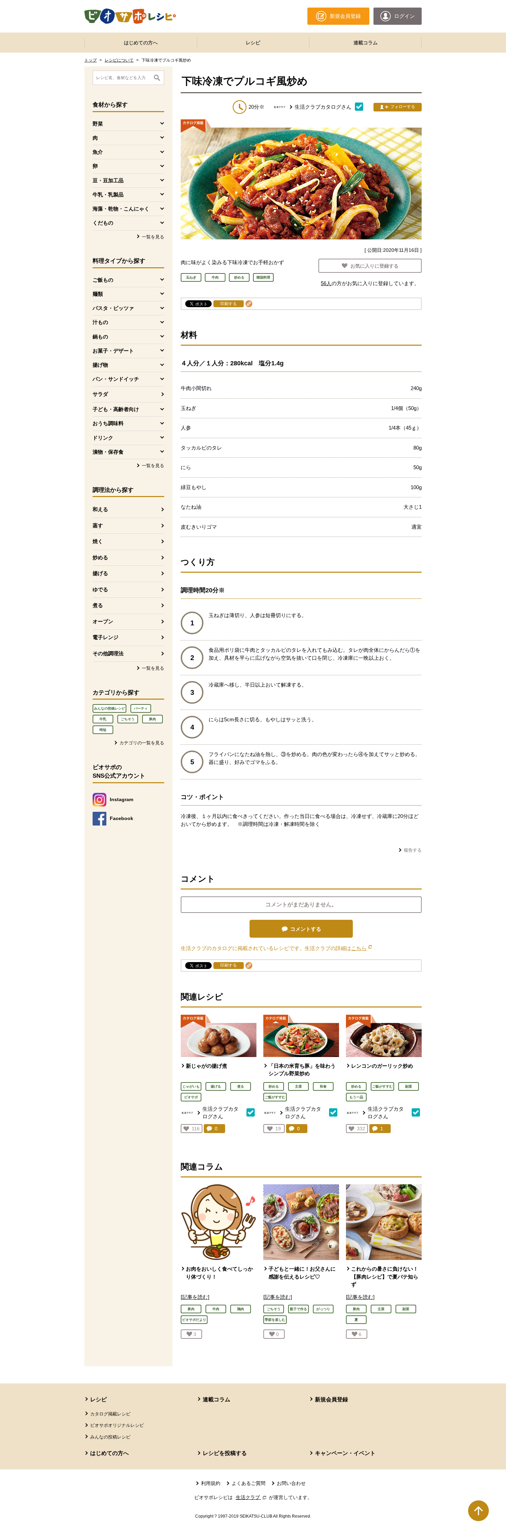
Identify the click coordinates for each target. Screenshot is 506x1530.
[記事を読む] (195, 1297)
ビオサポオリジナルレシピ (117, 1425)
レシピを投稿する (225, 1453)
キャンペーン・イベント (345, 1453)
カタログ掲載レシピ (110, 1413)
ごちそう (128, 719)
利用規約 (210, 1483)
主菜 (298, 1086)
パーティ (141, 708)
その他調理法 (108, 653)
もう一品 (356, 1097)
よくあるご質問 (248, 1483)
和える (100, 509)
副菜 (408, 1086)
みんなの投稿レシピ (109, 708)
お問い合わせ (291, 1483)
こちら (361, 948)
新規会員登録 (331, 1399)
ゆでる (100, 589)
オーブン (103, 621)
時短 (102, 730)
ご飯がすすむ (275, 1097)
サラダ (100, 394)
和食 (323, 1086)
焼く (98, 541)
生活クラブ (251, 1497)
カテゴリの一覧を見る (141, 742)
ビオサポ (191, 1097)
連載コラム (366, 42)
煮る (98, 605)
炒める (100, 557)
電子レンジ (105, 637)
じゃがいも (191, 1086)
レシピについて (119, 60)
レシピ (253, 42)
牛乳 (102, 719)
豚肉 (152, 719)
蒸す (98, 525)
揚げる (100, 573)
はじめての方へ (141, 42)
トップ (90, 60)
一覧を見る (153, 236)
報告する (413, 850)
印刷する (228, 303)
